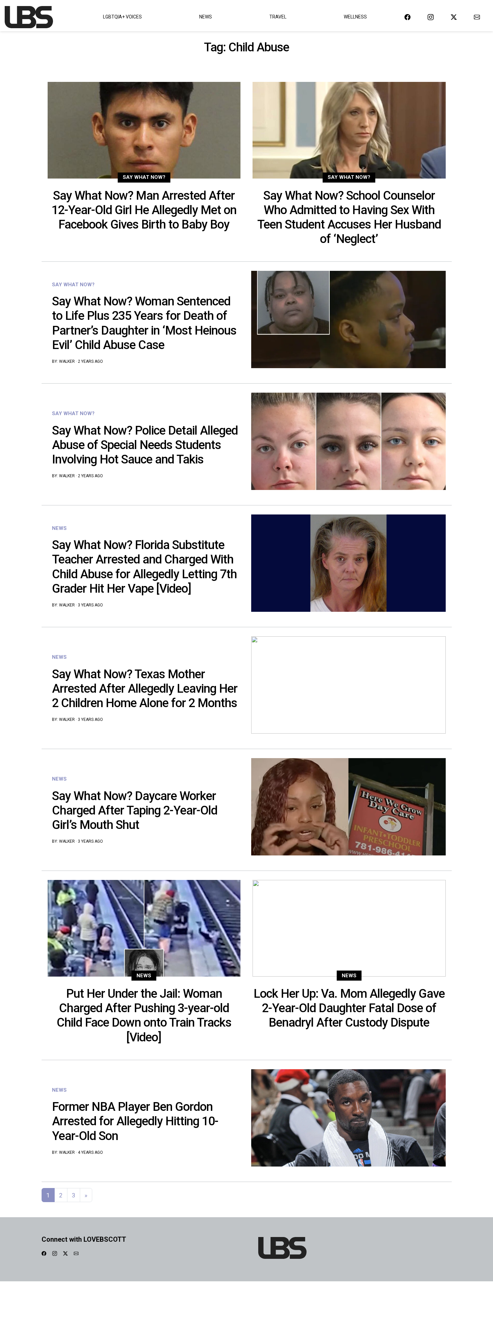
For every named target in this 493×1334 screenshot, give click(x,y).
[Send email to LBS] (477, 16)
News (205, 16)
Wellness (355, 16)
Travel (277, 16)
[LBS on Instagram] (431, 16)
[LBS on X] (454, 16)
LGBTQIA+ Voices (122, 16)
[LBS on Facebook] (407, 16)
